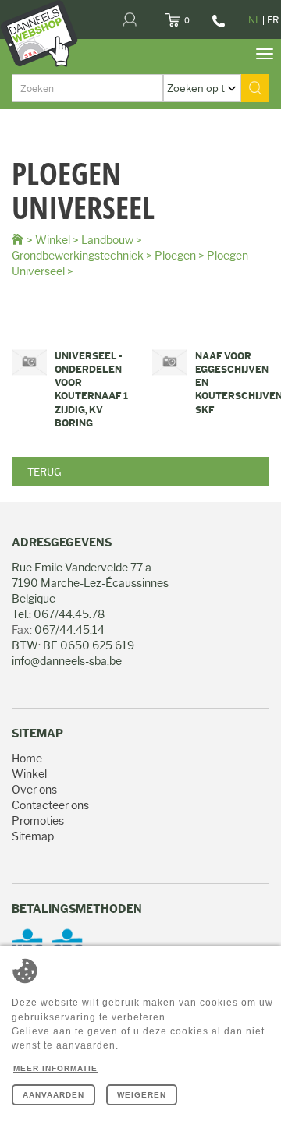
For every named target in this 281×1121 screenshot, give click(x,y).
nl (254, 20)
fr (273, 20)
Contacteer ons (50, 805)
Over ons (34, 790)
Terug (44, 471)
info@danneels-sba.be (67, 661)
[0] (192, 16)
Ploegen (175, 256)
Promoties (38, 821)
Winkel (52, 240)
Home (27, 758)
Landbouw (107, 240)
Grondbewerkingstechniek (78, 256)
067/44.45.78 (216, 26)
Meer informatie (55, 1068)
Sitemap (33, 836)
